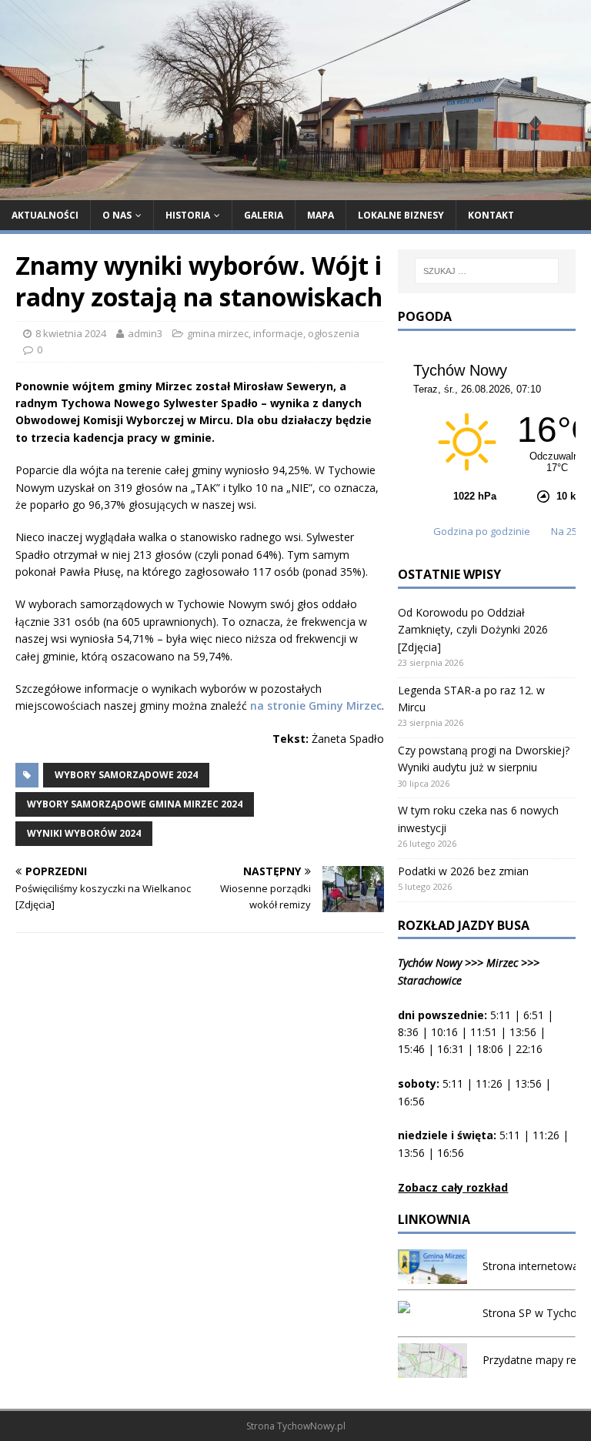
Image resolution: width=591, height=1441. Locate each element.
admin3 (145, 333)
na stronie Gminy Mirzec (316, 705)
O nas (117, 215)
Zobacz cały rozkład (453, 1187)
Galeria (263, 215)
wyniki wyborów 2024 (84, 833)
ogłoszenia (333, 333)
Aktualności (45, 215)
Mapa (320, 215)
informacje (278, 333)
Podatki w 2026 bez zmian (463, 871)
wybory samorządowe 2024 (126, 774)
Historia (187, 215)
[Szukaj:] (486, 271)
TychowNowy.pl (311, 1426)
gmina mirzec (218, 333)
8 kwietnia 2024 (70, 333)
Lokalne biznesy (401, 215)
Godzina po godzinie (483, 531)
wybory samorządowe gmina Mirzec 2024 (134, 804)
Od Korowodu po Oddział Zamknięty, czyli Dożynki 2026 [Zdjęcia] (473, 629)
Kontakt (491, 215)
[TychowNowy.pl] (295, 190)
